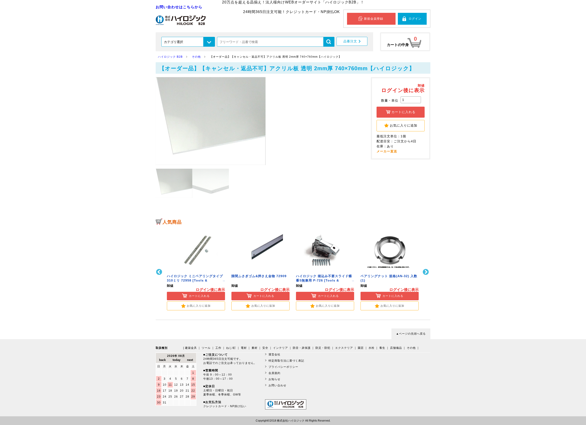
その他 (411, 347)
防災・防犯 (322, 347)
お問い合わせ (277, 385)
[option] (196, 269)
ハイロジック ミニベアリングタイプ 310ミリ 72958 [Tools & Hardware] (195, 280)
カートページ (405, 41)
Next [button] (426, 272)
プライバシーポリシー (283, 366)
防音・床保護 (302, 347)
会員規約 (274, 373)
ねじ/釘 (231, 347)
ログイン (415, 18)
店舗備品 (396, 347)
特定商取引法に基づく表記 (286, 360)
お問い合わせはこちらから (179, 7)
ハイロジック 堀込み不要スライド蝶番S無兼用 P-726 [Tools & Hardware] (324, 280)
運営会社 (274, 354)
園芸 (361, 347)
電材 (244, 347)
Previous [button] (160, 272)
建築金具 (191, 347)
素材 (255, 347)
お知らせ (274, 379)
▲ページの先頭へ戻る (411, 333)
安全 (265, 347)
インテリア (280, 347)
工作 (218, 347)
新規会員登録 (373, 18)
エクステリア (344, 347)
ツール (206, 347)
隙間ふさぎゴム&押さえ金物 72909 (259, 276)
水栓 (371, 347)
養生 (382, 347)
